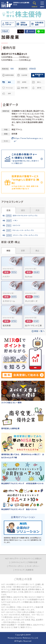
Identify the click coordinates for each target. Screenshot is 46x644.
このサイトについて (18, 563)
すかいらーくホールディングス (23, 230)
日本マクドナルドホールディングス (25, 216)
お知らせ (38, 559)
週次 (23, 211)
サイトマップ (19, 570)
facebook (31, 31)
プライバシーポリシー (16, 566)
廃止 (37, 251)
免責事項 (29, 570)
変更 (23, 251)
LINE (42, 31)
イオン (15, 220)
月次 (37, 211)
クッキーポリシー (33, 566)
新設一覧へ (39, 331)
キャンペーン (28, 559)
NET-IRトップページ (13, 559)
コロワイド (16, 225)
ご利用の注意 (32, 563)
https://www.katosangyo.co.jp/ (28, 140)
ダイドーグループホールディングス (25, 235)
